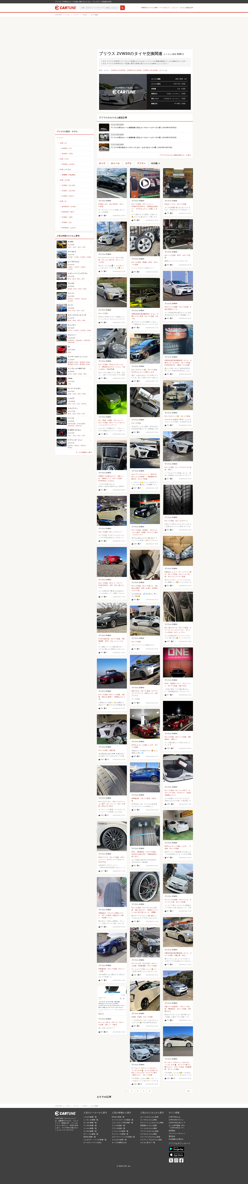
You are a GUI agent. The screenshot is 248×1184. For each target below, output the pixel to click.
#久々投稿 (102, 420)
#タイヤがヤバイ (182, 521)
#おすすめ (102, 862)
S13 (69, 404)
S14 (73, 404)
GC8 (69, 374)
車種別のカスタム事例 (149, 8)
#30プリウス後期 (171, 307)
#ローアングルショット (140, 474)
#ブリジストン (147, 204)
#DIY (179, 255)
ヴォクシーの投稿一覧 (120, 1134)
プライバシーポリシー (177, 1133)
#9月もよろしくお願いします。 (176, 846)
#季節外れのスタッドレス (111, 367)
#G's (184, 955)
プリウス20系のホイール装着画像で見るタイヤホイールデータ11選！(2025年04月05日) (143, 127)
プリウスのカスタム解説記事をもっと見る (175, 155)
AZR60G (71, 340)
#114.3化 (146, 963)
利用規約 (172, 1131)
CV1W (70, 257)
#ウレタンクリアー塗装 (176, 576)
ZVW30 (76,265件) (118, 70)
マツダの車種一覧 (90, 1125)
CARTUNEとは (174, 1117)
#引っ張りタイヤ (171, 628)
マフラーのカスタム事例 (149, 1131)
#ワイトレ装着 (173, 1069)
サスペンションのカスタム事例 (151, 1123)
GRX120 (71, 426)
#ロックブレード (115, 532)
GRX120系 (72, 423)
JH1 (69, 435)
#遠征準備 (110, 369)
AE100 (70, 445)
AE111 (70, 447)
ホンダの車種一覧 (90, 1123)
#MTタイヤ (149, 693)
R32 (69, 414)
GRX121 (79, 426)
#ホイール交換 (170, 255)
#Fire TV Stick (107, 806)
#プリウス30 (136, 963)
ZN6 (69, 352)
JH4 (83, 435)
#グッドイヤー (179, 632)
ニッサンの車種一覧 (90, 1120)
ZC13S (70, 301)
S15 (78, 404)
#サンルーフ (118, 420)
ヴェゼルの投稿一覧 (119, 1140)
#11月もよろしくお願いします (142, 372)
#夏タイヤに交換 (183, 365)
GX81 (89, 330)
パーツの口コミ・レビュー (169, 8)
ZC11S (83, 299)
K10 (69, 310)
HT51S (70, 299)
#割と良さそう (140, 910)
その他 (156, 163)
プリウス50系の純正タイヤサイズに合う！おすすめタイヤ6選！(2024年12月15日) (141, 147)
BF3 (69, 279)
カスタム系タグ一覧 (147, 1142)
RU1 (75, 289)
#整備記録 (135, 798)
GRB (80, 374)
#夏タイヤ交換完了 (172, 1006)
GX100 (76, 330)
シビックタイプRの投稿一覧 (122, 1123)
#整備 (144, 262)
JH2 (74, 435)
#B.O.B (153, 474)
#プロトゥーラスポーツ (115, 860)
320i (79, 394)
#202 (167, 683)
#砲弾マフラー (175, 683)
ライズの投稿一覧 (118, 1125)
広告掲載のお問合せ (176, 1139)
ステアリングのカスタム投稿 (151, 1140)
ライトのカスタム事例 (148, 1128)
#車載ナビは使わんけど (107, 476)
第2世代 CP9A (85, 362)
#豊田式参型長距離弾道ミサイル (143, 314)
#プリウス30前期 (171, 900)
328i (69, 394)
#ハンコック (111, 804)
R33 (74, 414)
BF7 (83, 279)
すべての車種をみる (119, 1142)
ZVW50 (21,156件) (134, 70)
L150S (70, 267)
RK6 (74, 320)
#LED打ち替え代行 (138, 854)
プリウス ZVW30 (104, 201)
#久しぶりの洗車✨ (138, 477)
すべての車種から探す (84, 452)
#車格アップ (106, 478)
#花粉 (139, 1017)
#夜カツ (174, 739)
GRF (85, 374)
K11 (73, 310)
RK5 (69, 320)
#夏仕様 (177, 955)
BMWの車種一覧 (89, 1137)
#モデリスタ (183, 900)
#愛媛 (153, 912)
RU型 (70, 289)
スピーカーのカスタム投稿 (150, 1137)
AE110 (83, 445)
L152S (76, 267)
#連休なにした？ (171, 572)
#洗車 (110, 420)
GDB (74, 374)
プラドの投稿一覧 (118, 1128)
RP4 (83, 320)
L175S (70, 269)
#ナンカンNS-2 (181, 790)
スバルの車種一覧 (90, 1128)
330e (84, 394)
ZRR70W (71, 342)
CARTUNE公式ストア (177, 1123)
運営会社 (172, 1136)
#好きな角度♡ (107, 697)
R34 (78, 414)
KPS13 (84, 404)
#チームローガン (104, 801)
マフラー (141, 163)
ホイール (115, 163)
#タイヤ (115, 1022)
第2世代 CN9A (85, 364)
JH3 (78, 435)
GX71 (70, 330)
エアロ (128, 163)
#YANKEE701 (170, 365)
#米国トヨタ (103, 204)
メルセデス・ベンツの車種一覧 (95, 1140)
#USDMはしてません (106, 481)
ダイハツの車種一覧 (90, 1134)
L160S (83, 267)
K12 (78, 310)
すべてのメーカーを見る (92, 1142)
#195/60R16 (103, 585)
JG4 (83, 247)
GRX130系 (81, 423)
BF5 (78, 279)
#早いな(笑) (145, 588)
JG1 (69, 247)
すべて (163, 70)
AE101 (76, 445)
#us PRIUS (113, 204)
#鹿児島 (112, 750)
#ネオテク (181, 793)
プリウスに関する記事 (117, 124)
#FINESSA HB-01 (138, 206)
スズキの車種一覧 (90, 1131)
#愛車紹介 (141, 852)
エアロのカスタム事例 (148, 1134)
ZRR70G (87, 340)
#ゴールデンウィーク (106, 258)
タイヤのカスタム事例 (148, 1120)
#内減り (145, 530)
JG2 (74, 247)
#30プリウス (103, 857)
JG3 (79, 247)
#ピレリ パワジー (115, 583)
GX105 (82, 330)
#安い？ (108, 1025)
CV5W (89, 257)
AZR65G (79, 340)
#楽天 (115, 1025)
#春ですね (182, 686)
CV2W (76, 257)
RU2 (80, 289)
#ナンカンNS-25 (108, 260)
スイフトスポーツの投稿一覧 (122, 1120)
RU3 (85, 289)
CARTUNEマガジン (176, 1120)
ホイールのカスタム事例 (149, 1117)
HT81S (77, 299)
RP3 (79, 320)
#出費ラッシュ (107, 918)
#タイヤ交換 (136, 204)
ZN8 (69, 384)
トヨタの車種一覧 (90, 1117)
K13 (83, 310)
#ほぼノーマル (170, 204)
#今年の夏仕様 (103, 639)
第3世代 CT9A (73, 362)
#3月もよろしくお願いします (142, 745)
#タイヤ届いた (147, 586)
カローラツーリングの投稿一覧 (123, 1137)
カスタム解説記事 (186, 8)
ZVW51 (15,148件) (150, 70)
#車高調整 (142, 966)
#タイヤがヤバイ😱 (138, 370)
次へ (189, 1091)
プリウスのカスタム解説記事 (113, 117)
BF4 (74, 279)
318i (74, 394)
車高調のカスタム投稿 (148, 1125)
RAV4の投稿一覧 (118, 1117)
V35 (83, 414)
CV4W (82, 257)
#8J (111, 585)
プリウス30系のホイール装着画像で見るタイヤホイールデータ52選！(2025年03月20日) (143, 137)
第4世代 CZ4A (73, 364)
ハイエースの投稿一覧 (120, 1131)
